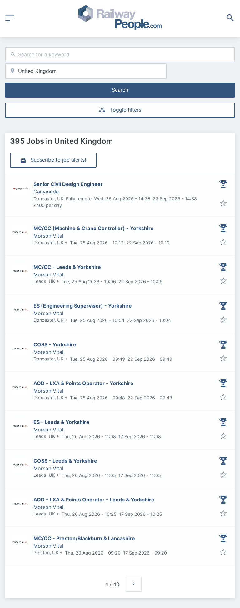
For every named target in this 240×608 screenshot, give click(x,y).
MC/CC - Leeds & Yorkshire (67, 267)
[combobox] (120, 54)
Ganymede (46, 191)
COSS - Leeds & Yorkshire (65, 461)
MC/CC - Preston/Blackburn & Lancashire (84, 538)
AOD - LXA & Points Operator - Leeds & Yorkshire (93, 499)
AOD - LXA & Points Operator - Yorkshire (83, 383)
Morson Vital (48, 236)
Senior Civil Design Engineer (68, 184)
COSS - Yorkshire (54, 344)
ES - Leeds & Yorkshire (61, 422)
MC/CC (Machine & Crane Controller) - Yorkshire (93, 228)
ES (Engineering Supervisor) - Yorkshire (82, 306)
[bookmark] (223, 203)
